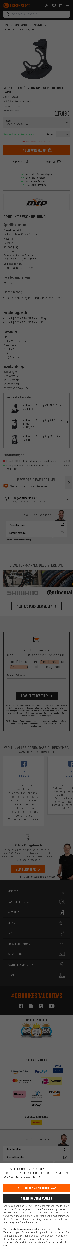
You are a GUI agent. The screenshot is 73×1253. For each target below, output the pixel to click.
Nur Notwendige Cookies (36, 1198)
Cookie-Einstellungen (20, 1176)
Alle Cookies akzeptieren (34, 1188)
